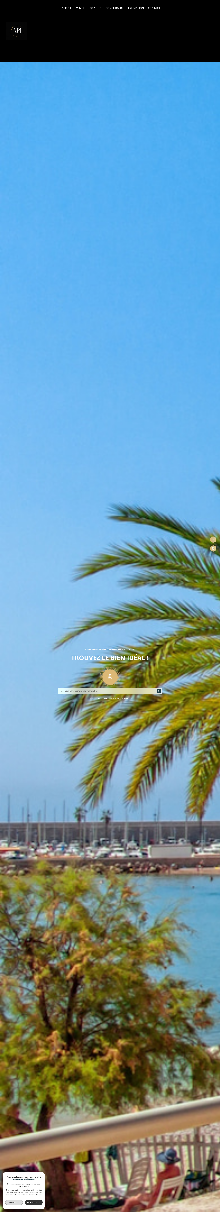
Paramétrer (14, 1202)
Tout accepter (33, 1202)
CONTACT (154, 8)
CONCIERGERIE (115, 8)
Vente (80, 8)
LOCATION (95, 8)
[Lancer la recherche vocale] (110, 676)
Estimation (136, 8)
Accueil (67, 8)
